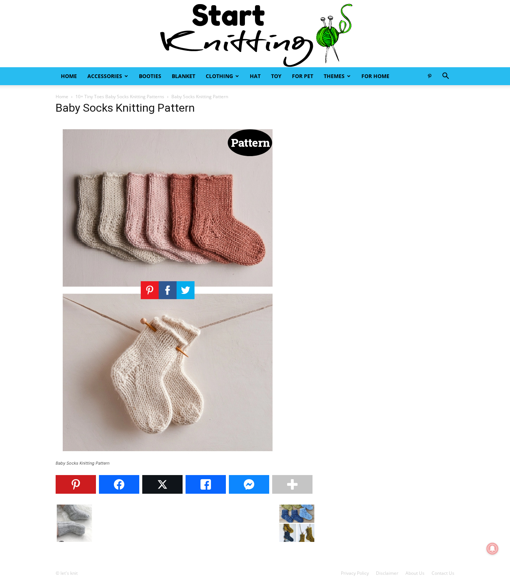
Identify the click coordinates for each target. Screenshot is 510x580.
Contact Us (443, 573)
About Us (415, 573)
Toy (276, 76)
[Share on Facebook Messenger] (249, 484)
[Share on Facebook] (119, 484)
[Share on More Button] (292, 484)
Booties (150, 76)
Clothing (219, 76)
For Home (375, 76)
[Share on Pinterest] (76, 484)
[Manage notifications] (492, 549)
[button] (445, 76)
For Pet (302, 76)
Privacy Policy (355, 573)
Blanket (183, 76)
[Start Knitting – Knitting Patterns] (255, 33)
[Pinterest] (429, 76)
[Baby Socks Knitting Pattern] (168, 456)
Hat (255, 76)
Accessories (104, 76)
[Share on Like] (206, 484)
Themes (334, 76)
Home (69, 76)
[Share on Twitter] (162, 484)
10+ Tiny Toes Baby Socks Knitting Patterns (119, 96)
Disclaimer (387, 573)
